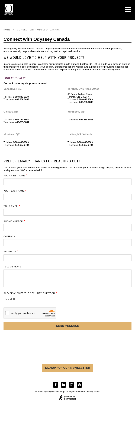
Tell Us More (12, 267)
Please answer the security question (30, 293)
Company (9, 236)
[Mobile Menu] (128, 9)
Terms (96, 391)
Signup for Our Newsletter (67, 367)
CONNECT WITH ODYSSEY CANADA (38, 30)
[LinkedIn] (63, 385)
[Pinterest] (79, 385)
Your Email (12, 206)
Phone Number (14, 221)
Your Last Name (15, 191)
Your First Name (15, 175)
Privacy (89, 391)
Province (11, 251)
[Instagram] (71, 385)
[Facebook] (55, 385)
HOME (7, 30)
